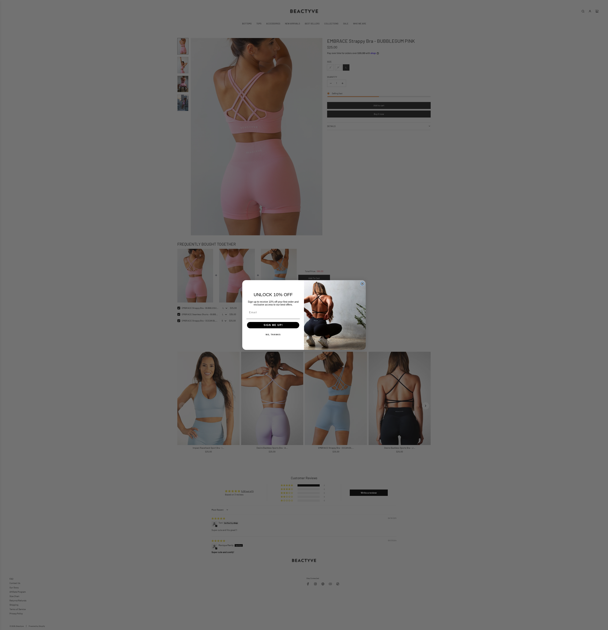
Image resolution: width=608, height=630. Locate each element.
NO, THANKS (273, 335)
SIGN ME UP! (273, 325)
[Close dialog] (362, 284)
